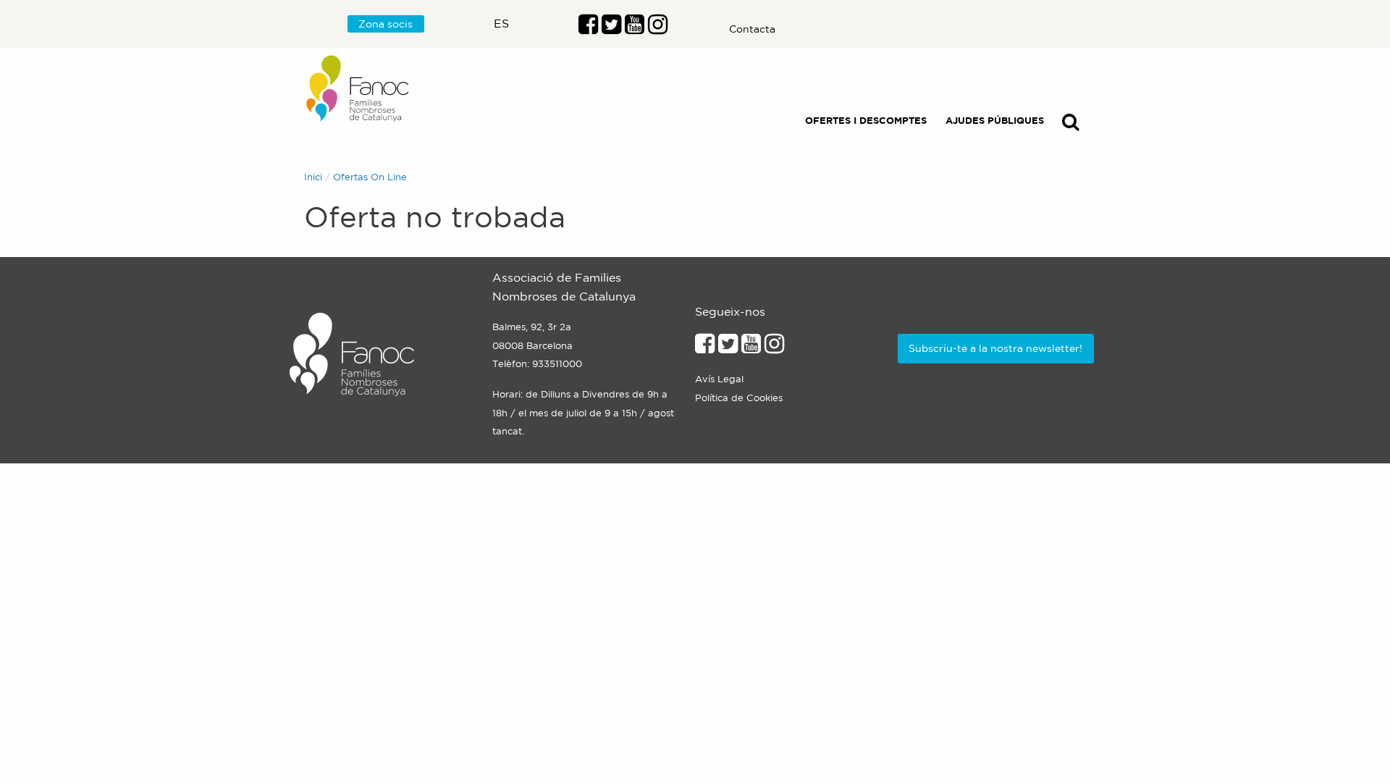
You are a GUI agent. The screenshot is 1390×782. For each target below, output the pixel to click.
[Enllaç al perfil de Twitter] (611, 28)
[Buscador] (1070, 124)
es (501, 23)
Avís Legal (719, 379)
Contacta (752, 29)
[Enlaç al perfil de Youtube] (634, 28)
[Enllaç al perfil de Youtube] (751, 347)
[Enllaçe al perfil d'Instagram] (774, 347)
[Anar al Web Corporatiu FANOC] (358, 89)
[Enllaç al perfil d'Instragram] (657, 28)
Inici (313, 177)
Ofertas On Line (370, 177)
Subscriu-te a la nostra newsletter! (995, 348)
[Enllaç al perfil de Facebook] (588, 28)
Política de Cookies (739, 397)
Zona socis (385, 24)
